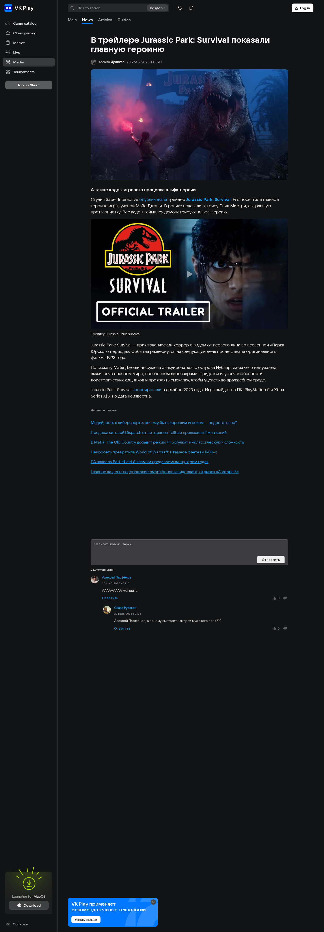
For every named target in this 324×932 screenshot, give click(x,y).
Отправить (271, 560)
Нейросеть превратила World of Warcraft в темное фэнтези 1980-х (154, 452)
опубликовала (153, 199)
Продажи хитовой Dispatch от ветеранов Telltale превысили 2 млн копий (159, 432)
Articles (105, 19)
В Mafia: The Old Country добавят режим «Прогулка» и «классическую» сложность (167, 442)
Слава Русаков (125, 608)
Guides (124, 19)
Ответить (110, 598)
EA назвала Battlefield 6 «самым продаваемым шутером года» (150, 461)
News (87, 19)
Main (72, 19)
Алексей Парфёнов (116, 577)
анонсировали (147, 389)
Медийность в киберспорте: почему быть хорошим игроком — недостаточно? (164, 422)
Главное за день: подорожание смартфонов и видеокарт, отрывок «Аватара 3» (165, 471)
